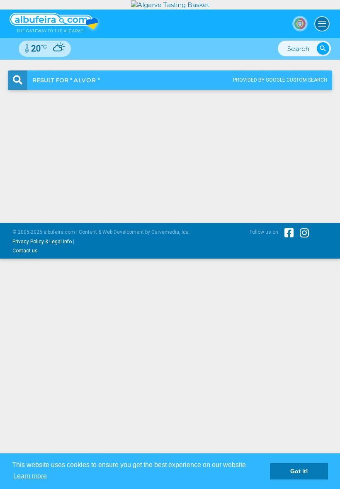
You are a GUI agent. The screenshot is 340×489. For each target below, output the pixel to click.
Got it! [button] (299, 471)
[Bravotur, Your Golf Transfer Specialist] (170, 4)
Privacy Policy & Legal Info (42, 241)
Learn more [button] (30, 475)
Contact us (25, 251)
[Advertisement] (170, 149)
